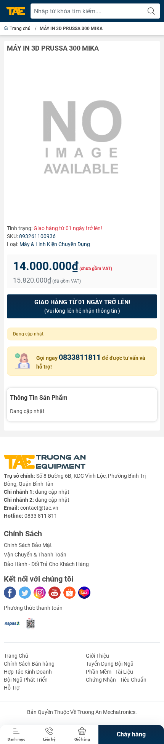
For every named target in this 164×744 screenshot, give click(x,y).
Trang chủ (20, 28)
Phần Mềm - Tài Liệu (109, 672)
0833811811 (80, 357)
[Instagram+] (40, 593)
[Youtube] (54, 593)
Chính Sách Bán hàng (29, 664)
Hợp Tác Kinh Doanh (28, 672)
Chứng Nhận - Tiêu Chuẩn (116, 680)
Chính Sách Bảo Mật (28, 545)
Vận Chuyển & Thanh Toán (35, 555)
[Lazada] (84, 593)
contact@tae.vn (39, 508)
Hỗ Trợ (11, 688)
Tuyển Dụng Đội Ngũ (109, 664)
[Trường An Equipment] (15, 11)
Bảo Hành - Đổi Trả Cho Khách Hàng (46, 564)
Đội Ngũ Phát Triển (26, 680)
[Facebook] (10, 593)
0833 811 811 (40, 516)
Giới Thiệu (97, 656)
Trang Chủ (16, 656)
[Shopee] (69, 593)
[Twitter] (25, 593)
